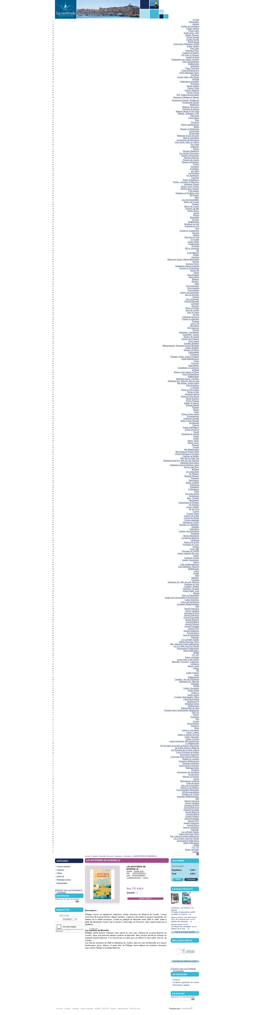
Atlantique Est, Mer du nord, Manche (183, 582)
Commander (191, 879)
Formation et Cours (191, 544)
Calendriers (194, 529)
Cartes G (195, 693)
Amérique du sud (192, 226)
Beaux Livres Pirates (190, 186)
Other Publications (191, 651)
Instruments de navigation (188, 772)
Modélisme (194, 105)
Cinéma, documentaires (189, 531)
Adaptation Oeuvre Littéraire (187, 266)
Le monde (195, 239)
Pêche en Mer (193, 392)
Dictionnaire (194, 133)
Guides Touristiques (190, 560)
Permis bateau (193, 86)
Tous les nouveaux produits (185, 932)
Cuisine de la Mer (191, 516)
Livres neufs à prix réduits (188, 659)
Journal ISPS (193, 628)
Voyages (195, 220)
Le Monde (195, 388)
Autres (196, 213)
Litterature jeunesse (190, 317)
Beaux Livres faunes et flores (186, 372)
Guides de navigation (190, 26)
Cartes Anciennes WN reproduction (184, 741)
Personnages (193, 290)
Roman (196, 149)
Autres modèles (192, 483)
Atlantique (194, 66)
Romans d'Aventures (190, 155)
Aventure (195, 257)
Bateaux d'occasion (190, 107)
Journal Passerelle (191, 617)
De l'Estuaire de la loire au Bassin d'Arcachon (179, 746)
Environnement (192, 286)
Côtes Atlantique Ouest (189, 73)
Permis (196, 715)
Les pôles (195, 171)
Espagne (195, 580)
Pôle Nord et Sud (191, 237)
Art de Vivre (194, 509)
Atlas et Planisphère (190, 595)
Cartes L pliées (192, 732)
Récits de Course (191, 206)
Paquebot (195, 478)
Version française (191, 609)
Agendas (195, 527)
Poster (196, 779)
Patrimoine (194, 485)
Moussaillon (194, 277)
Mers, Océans (193, 498)
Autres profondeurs (191, 427)
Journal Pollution (192, 624)
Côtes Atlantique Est (190, 70)
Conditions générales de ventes (185, 982)
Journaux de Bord (191, 613)
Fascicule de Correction (189, 765)
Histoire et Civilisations (189, 268)
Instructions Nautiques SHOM (186, 44)
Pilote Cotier (194, 31)
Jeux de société (192, 310)
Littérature (194, 147)
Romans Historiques (190, 162)
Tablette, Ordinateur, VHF (188, 113)
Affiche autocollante (190, 792)
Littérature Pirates (191, 184)
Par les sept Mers (191, 467)
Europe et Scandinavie (189, 231)
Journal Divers (193, 633)
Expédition (194, 169)
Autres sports (193, 441)
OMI (197, 606)
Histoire (196, 330)
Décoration (194, 326)
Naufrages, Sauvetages (189, 332)
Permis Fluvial (193, 93)
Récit (197, 197)
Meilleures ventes (182, 940)
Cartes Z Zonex (192, 739)
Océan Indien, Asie (191, 591)
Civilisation (194, 354)
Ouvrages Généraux (190, 763)
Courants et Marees (190, 53)
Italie (197, 575)
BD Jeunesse (193, 328)
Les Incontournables (190, 200)
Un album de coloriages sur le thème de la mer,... (184, 927)
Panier (178, 879)
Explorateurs (193, 489)
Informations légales (181, 985)
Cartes (196, 436)
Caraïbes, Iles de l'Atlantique (187, 679)
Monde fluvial (193, 42)
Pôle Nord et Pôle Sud (189, 458)
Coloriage (195, 304)
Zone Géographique (190, 62)
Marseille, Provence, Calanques (185, 662)
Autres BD (194, 270)
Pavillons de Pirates (190, 794)
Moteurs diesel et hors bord (187, 111)
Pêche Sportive (192, 399)
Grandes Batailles (191, 343)
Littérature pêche (192, 394)
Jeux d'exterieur (192, 299)
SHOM (196, 653)
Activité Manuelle (191, 301)
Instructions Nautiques (189, 754)
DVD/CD (105, 1008)
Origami (195, 297)
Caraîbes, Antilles (191, 586)
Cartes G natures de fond (188, 735)
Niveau (196, 410)
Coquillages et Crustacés (188, 368)
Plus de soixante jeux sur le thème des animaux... (183, 920)
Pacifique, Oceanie (191, 589)
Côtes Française (192, 68)
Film (197, 719)
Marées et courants (191, 759)
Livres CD (195, 323)
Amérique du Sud (191, 584)
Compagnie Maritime (190, 538)
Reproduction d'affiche (189, 781)
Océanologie (193, 244)
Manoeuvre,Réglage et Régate (186, 97)
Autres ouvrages (192, 657)
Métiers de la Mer (191, 542)
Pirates (196, 255)
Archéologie (194, 423)
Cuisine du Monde (191, 518)
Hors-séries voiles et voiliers (187, 142)
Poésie (196, 164)
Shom (196, 728)
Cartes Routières (192, 600)
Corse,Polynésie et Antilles (187, 752)
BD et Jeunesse (192, 248)
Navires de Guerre (191, 337)
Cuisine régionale (191, 520)
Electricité (194, 116)
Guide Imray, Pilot (191, 33)
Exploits (195, 204)
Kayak (196, 432)
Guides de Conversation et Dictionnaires (182, 598)
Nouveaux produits (182, 888)
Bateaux (195, 279)
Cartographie (193, 352)
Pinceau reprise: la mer (179, 924)
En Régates (194, 474)
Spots (196, 412)
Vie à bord (194, 144)
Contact (195, 852)
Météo (196, 127)
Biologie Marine (192, 405)
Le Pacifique (193, 173)
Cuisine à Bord (193, 514)
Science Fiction (192, 264)
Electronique (193, 118)
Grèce (196, 571)
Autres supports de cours (188, 553)
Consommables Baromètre (187, 790)
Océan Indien (193, 242)
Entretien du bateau (190, 109)
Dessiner (195, 306)
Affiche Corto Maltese (190, 788)
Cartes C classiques (190, 730)
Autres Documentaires (189, 292)
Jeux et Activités (192, 295)
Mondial (195, 79)
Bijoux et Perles (192, 308)
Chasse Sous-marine (190, 414)
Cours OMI (194, 549)
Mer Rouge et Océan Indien (187, 452)
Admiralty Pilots (192, 51)
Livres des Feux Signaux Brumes (185, 757)
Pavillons (195, 770)
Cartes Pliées (193, 690)
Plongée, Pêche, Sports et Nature (184, 357)
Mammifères (193, 365)
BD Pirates (194, 195)
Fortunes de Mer (192, 208)
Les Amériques (192, 175)
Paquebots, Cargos (191, 334)
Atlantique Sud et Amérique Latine (184, 465)
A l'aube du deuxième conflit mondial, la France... (183, 913)
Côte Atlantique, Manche (188, 567)
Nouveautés (194, 22)
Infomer (196, 547)
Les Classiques (192, 472)
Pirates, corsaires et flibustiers (186, 182)
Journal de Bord (192, 57)
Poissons (195, 363)
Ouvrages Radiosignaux (189, 761)
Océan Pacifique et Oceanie (187, 454)
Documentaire (193, 275)
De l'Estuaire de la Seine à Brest (185, 750)
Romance (195, 166)
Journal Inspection (191, 631)
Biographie (194, 217)
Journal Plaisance (191, 615)
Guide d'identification (190, 359)
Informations (179, 974)
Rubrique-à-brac (192, 768)
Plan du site (135, 1008)
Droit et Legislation (191, 635)
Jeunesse (195, 726)
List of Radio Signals (190, 640)
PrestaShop (185, 1008)
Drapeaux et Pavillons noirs (187, 193)
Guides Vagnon (192, 28)
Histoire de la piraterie (190, 189)
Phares (196, 215)
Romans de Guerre (191, 160)
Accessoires (193, 774)
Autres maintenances (190, 124)
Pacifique (195, 75)
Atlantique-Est (193, 701)
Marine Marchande (191, 536)
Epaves (196, 425)
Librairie (195, 24)
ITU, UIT (195, 655)
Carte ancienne (192, 783)
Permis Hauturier (192, 90)
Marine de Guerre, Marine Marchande (183, 259)
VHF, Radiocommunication (187, 95)
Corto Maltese (193, 253)
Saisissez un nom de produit (67, 899)
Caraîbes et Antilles (190, 456)
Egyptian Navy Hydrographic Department (181, 710)
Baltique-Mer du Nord (190, 708)
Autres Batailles (192, 348)
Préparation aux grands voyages (185, 59)
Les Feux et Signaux (190, 55)
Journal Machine (192, 620)
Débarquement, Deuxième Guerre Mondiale (180, 346)
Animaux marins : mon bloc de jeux (184, 917)
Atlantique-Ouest (192, 704)
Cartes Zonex (193, 695)
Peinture (195, 445)
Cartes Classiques (191, 688)
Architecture (194, 496)
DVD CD (195, 712)
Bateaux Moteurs (191, 476)
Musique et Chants (191, 522)
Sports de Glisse (192, 430)
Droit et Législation (191, 138)
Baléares (195, 578)
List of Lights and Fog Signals (186, 646)
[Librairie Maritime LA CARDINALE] (65, 9)
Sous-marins (193, 341)
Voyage (196, 447)
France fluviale (193, 37)
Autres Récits (193, 211)
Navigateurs (194, 500)
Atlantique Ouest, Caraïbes (187, 379)
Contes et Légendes (190, 319)
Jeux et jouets (193, 312)
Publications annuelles (189, 81)
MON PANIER (178, 860)
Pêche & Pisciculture (190, 390)
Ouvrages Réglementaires (188, 604)
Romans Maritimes (191, 151)
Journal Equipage (191, 626)
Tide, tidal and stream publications (184, 644)
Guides (196, 438)
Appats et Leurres (191, 403)
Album (196, 273)
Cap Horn (195, 178)
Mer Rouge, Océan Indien (188, 383)
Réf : (129, 873)
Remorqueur (194, 480)
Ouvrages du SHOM (190, 551)
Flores (196, 361)
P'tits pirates (193, 191)
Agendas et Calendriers (189, 525)
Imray (196, 675)
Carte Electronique (191, 699)
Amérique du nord (191, 224)
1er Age (196, 315)
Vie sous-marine (192, 494)
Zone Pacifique (192, 385)
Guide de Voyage (191, 558)
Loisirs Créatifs (192, 507)
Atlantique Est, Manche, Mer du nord (183, 381)
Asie (197, 228)
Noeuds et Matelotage (189, 129)
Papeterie (195, 533)
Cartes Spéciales (191, 737)
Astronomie (194, 131)
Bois (197, 120)
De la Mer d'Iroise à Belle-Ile (187, 748)
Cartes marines (192, 673)
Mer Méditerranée (191, 449)
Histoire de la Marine (190, 339)
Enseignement (193, 416)
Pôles (196, 491)
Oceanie (195, 233)
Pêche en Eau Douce (190, 396)
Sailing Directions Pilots (189, 642)
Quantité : (131, 893)
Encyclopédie (193, 288)
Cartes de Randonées (190, 602)
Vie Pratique (194, 505)
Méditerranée (193, 64)
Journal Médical (192, 622)
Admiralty (195, 637)
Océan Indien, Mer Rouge (188, 77)
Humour (195, 262)
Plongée (195, 407)
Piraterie (195, 321)
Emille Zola (138, 871)
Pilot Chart (194, 48)
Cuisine (196, 511)
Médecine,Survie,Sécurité (188, 136)
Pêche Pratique (192, 401)
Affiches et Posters (191, 777)
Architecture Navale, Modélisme (185, 100)
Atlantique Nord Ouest (189, 463)
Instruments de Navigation (188, 140)
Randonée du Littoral (190, 434)
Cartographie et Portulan (188, 502)
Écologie (195, 246)
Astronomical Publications (188, 648)
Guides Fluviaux (192, 35)
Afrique (196, 235)
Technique (194, 84)
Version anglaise (192, 611)
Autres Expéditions (191, 180)
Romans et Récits (191, 350)
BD (197, 250)
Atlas (197, 284)
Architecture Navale (190, 102)
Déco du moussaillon (190, 785)
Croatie (196, 573)
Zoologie (195, 370)
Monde (196, 593)
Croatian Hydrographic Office (186, 697)
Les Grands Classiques (189, 153)
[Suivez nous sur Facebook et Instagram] (69, 892)
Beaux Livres (193, 443)
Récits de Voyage (191, 202)
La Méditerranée (192, 743)
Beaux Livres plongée (190, 421)
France (196, 562)
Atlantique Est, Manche (189, 681)
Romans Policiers (191, 158)
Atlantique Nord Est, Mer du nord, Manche (181, 460)
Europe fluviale (192, 39)
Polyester (195, 122)
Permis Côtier (193, 88)
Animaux (195, 281)
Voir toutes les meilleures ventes (185, 961)
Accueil (196, 20)
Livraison (176, 980)
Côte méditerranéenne (189, 564)
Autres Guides (193, 46)
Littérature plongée (191, 418)
